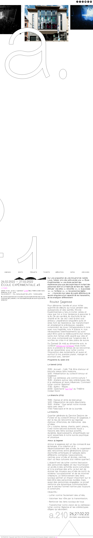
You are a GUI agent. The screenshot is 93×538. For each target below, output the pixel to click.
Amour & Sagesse (65, 345)
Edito (20, 272)
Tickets (46, 272)
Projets (33, 272)
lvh (56, 537)
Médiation (59, 272)
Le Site (26, 290)
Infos (72, 272)
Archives (85, 272)
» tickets (4, 288)
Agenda (7, 272)
